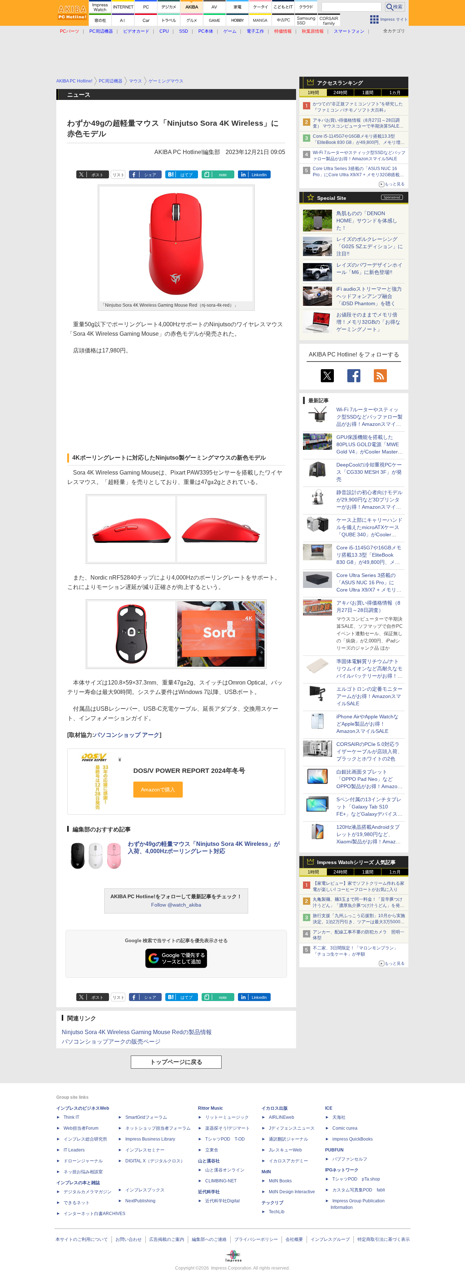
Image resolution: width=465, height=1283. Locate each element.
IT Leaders (74, 1150)
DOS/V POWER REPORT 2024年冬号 (189, 770)
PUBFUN (334, 1150)
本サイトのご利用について (82, 1239)
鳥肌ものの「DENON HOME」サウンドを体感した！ (366, 220)
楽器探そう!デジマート (227, 1128)
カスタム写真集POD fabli (358, 1190)
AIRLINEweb (281, 1117)
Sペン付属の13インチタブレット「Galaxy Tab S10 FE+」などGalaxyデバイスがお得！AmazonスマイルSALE (369, 813)
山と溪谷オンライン (224, 1170)
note (223, 175)
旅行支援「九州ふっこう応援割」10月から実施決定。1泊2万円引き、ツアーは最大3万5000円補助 (359, 922)
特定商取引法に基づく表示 (383, 1239)
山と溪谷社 (209, 1160)
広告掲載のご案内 (166, 1239)
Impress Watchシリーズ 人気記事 (356, 862)
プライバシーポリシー (256, 1239)
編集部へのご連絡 (209, 1239)
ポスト (98, 175)
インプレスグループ (330, 1239)
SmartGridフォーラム (146, 1117)
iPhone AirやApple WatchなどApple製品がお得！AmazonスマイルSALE (367, 724)
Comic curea (344, 1128)
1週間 (367, 92)
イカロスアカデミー (288, 1160)
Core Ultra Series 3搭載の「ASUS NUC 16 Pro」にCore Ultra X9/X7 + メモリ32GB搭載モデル (358, 174)
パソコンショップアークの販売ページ (111, 1041)
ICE (328, 1108)
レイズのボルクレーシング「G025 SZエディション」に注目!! (369, 246)
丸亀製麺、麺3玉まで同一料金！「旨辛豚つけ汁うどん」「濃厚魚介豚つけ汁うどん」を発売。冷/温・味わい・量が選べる (358, 905)
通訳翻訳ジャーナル (288, 1139)
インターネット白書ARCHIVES (94, 1213)
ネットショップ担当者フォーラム (158, 1128)
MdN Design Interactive (292, 1191)
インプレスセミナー (145, 1150)
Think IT (71, 1117)
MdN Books (280, 1180)
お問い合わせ (129, 1239)
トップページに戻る (176, 1062)
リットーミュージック (227, 1117)
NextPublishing (140, 1200)
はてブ (187, 175)
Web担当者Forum (81, 1128)
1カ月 (395, 92)
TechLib (276, 1211)
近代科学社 (209, 1191)
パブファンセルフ (349, 1159)
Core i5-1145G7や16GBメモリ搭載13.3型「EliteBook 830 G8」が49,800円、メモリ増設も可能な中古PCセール (359, 142)
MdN (266, 1171)
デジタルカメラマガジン (88, 1191)
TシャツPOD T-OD (225, 1139)
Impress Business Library (150, 1139)
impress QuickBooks (352, 1139)
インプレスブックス (145, 1190)
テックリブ (272, 1202)
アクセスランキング (340, 83)
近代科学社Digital (222, 1200)
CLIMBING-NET (220, 1180)
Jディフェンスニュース (292, 1128)
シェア (150, 175)
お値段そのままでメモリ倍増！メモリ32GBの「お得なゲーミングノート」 (368, 322)
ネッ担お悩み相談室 (83, 1171)
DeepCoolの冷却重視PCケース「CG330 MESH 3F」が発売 (369, 472)
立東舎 (211, 1150)
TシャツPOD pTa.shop (356, 1179)
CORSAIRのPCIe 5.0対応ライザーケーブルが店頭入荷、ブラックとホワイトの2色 (369, 751)
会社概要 (294, 1239)
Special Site (331, 198)
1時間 (313, 92)
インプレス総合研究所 (85, 1139)
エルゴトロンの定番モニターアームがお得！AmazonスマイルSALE (369, 696)
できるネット (77, 1202)
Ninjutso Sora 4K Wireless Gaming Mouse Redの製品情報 (137, 1032)
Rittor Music (210, 1108)
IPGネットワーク (342, 1170)
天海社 (338, 1117)
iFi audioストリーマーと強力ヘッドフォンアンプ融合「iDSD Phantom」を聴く (369, 296)
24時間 (340, 92)
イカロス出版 (275, 1108)
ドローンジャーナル (83, 1160)
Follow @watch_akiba (176, 905)
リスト (119, 175)
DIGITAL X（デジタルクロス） (155, 1160)
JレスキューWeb (285, 1150)
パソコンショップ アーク (126, 735)
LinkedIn (259, 175)
